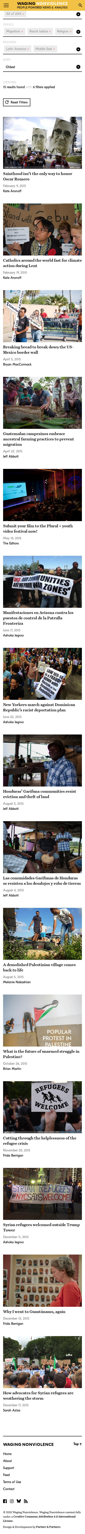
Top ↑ (77, 1444)
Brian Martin (12, 1069)
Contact (8, 1489)
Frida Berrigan (13, 1155)
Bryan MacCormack (17, 364)
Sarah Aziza (11, 1410)
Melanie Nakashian (17, 982)
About (7, 1461)
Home (7, 1454)
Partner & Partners (48, 1527)
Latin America (17, 49)
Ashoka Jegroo (13, 635)
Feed (6, 1475)
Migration (14, 31)
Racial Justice (40, 31)
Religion (64, 31)
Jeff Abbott (11, 456)
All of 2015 (15, 14)
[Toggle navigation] (6, 5)
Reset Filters (18, 102)
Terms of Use (12, 1482)
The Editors (11, 543)
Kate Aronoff (12, 191)
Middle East (45, 49)
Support (8, 1468)
